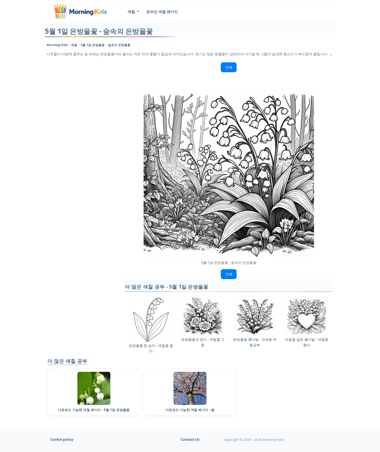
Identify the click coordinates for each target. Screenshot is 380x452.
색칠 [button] (132, 11)
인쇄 (228, 67)
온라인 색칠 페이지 (162, 11)
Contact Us (190, 439)
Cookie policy (61, 439)
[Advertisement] (83, 127)
